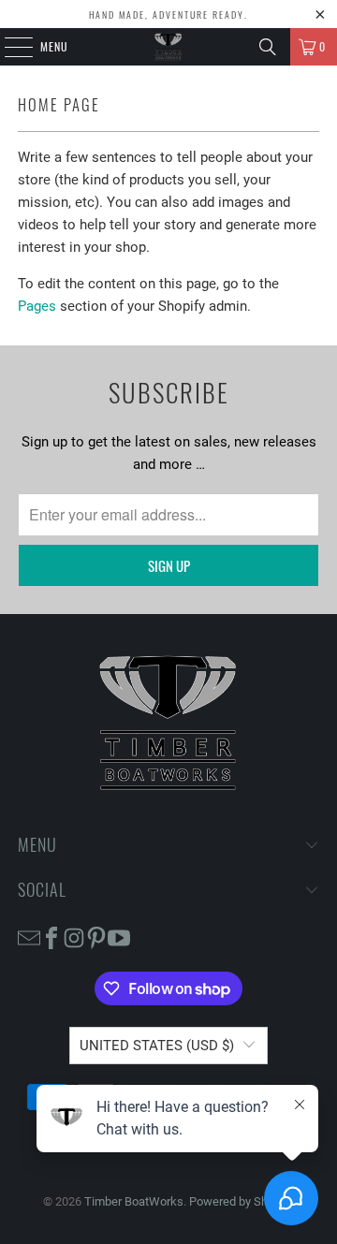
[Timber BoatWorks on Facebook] (51, 936)
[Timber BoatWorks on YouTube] (119, 936)
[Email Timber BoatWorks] (29, 936)
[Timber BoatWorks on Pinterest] (96, 936)
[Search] (268, 47)
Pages (37, 306)
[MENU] (8, 47)
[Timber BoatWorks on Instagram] (74, 936)
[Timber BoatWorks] (168, 47)
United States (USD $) (157, 1045)
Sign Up (169, 565)
